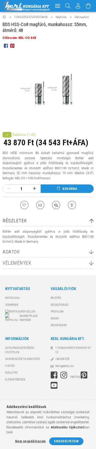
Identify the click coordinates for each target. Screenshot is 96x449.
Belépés (56, 298)
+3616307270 (62, 359)
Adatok (11, 252)
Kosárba (69, 189)
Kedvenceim (59, 325)
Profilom (57, 311)
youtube (54, 385)
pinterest (84, 375)
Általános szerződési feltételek (19, 350)
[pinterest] (12, 45)
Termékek (11, 305)
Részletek (15, 221)
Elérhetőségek (15, 379)
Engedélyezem (66, 441)
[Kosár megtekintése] (88, 6)
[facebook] (6, 45)
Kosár (55, 318)
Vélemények (17, 263)
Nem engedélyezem (30, 441)
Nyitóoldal (12, 298)
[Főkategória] (5, 17)
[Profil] (78, 6)
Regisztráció (59, 305)
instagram (63, 375)
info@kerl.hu (64, 366)
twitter (75, 377)
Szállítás (11, 372)
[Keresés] (68, 6)
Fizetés (10, 366)
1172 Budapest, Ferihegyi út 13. (73, 350)
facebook (54, 375)
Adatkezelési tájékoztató (22, 359)
